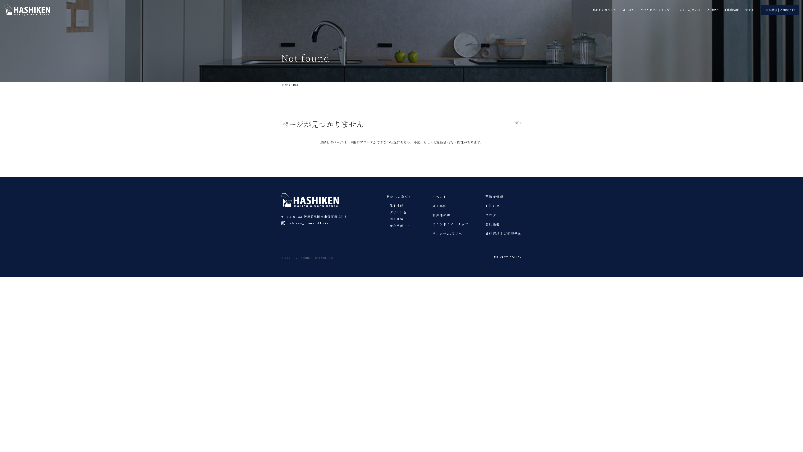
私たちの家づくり (604, 10)
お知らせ (492, 206)
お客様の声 (441, 215)
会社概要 (712, 10)
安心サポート (400, 225)
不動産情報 (731, 10)
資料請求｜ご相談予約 (503, 233)
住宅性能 (396, 205)
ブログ (749, 10)
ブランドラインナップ (655, 10)
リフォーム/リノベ (688, 10)
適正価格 (396, 219)
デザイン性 (398, 212)
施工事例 (628, 10)
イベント (439, 196)
